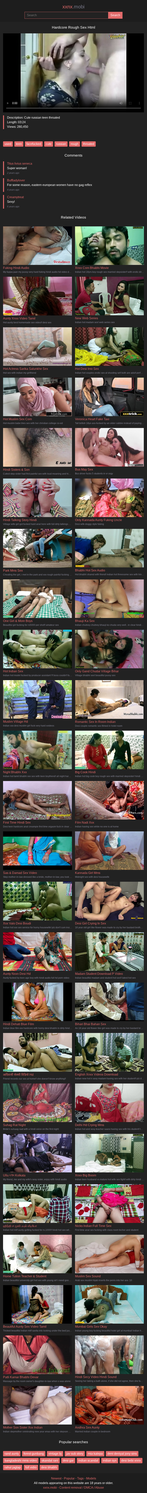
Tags (80, 1478)
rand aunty (12, 1453)
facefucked (33, 144)
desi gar (68, 1460)
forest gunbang (34, 1453)
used (8, 144)
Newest (56, 1478)
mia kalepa (95, 1453)
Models (91, 1478)
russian (61, 144)
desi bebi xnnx (131, 1460)
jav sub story (74, 1453)
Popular (69, 1478)
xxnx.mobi (50, 1487)
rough (74, 144)
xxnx (73, 6)
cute (48, 144)
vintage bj (55, 1453)
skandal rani (50, 1460)
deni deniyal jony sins (122, 1453)
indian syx (110, 1460)
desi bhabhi (49, 1467)
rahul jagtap (13, 1467)
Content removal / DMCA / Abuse (81, 1487)
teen (19, 144)
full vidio (31, 1467)
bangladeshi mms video (21, 1460)
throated (88, 144)
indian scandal (88, 1460)
